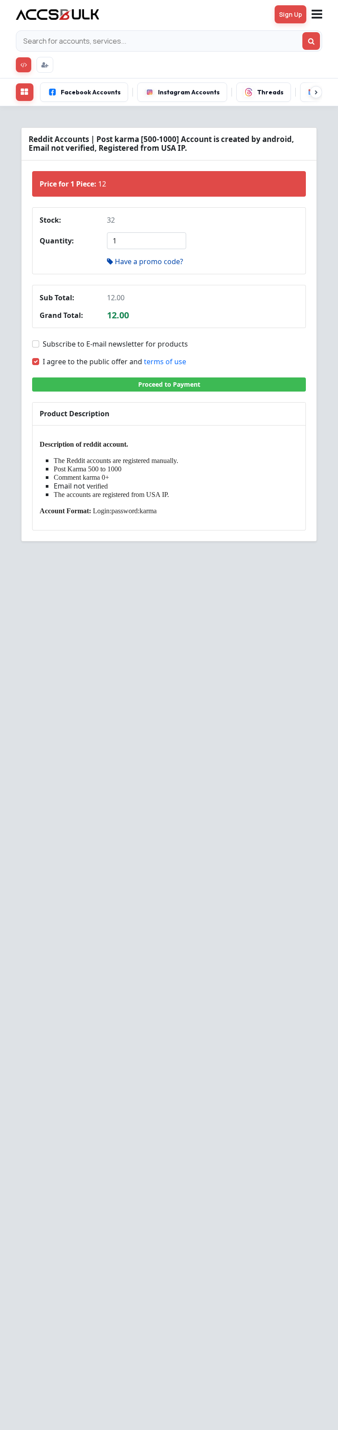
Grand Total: (61, 315)
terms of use (165, 361)
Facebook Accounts (91, 92)
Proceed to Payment (169, 384)
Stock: (50, 220)
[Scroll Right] (316, 92)
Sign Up (290, 14)
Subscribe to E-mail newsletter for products (115, 344)
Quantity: (57, 241)
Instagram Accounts (189, 92)
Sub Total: (57, 297)
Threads (270, 92)
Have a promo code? (149, 261)
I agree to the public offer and (114, 361)
